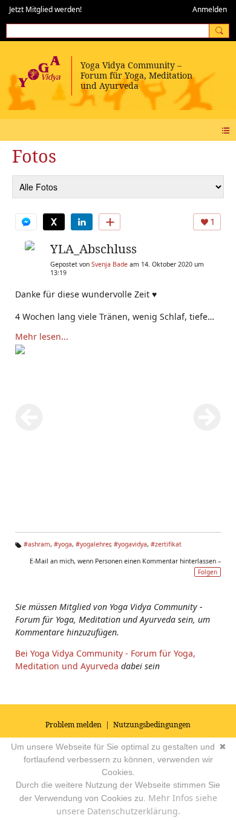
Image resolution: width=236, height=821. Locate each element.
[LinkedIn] (82, 221)
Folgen (207, 572)
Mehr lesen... (41, 336)
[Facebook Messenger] (26, 221)
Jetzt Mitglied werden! (45, 9)
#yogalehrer (93, 544)
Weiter (207, 417)
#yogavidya (130, 544)
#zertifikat (166, 544)
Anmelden (209, 9)
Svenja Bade (109, 264)
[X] (54, 221)
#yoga (63, 544)
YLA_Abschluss (93, 249)
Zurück (29, 417)
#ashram (37, 544)
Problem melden (73, 724)
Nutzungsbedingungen (152, 724)
